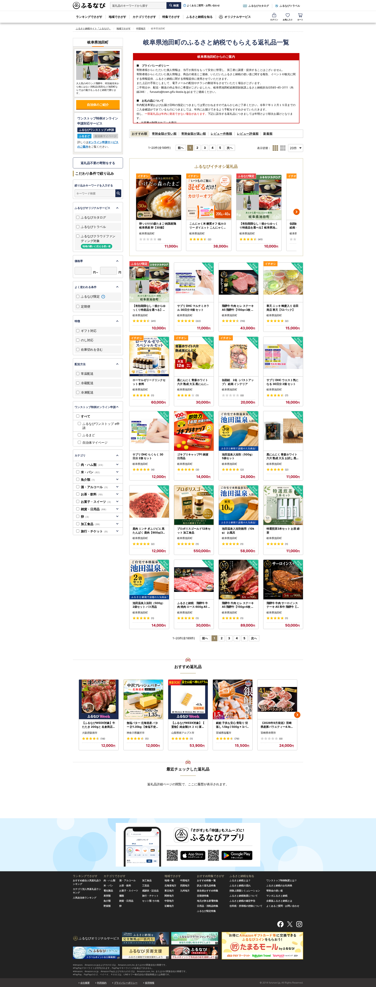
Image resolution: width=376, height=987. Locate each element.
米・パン (91, 472)
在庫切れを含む (92, 349)
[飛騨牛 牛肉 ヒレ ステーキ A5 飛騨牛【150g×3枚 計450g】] (238, 282)
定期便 (85, 306)
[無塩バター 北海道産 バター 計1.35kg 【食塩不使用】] (143, 699)
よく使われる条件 (86, 287)
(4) (153, 469)
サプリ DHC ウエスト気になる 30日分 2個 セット (282, 382)
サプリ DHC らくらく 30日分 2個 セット (148, 456)
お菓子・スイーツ (96, 502)
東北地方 (169, 890)
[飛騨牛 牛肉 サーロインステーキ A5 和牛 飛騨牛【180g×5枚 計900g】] (283, 580)
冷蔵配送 (87, 383)
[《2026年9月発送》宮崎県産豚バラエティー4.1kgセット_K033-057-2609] (277, 699)
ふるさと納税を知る (199, 17)
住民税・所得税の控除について (246, 905)
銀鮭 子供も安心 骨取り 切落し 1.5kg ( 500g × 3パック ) (232, 725)
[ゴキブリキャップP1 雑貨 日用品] (194, 431)
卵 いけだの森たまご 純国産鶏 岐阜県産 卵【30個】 (157, 225)
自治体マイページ (95, 442)
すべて (85, 416)
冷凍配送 (87, 392)
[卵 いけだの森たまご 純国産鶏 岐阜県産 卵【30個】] (158, 197)
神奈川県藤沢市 (136, 732)
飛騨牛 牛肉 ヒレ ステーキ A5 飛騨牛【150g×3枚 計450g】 (238, 308)
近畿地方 (169, 905)
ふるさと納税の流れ (240, 885)
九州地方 (185, 890)
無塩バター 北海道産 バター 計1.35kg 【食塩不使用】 (143, 725)
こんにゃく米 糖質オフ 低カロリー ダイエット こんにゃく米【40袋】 (207, 225)
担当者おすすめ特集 (207, 890)
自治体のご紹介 (98, 105)
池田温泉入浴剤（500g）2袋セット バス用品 (149, 605)
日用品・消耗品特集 (207, 905)
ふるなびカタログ (259, 5)
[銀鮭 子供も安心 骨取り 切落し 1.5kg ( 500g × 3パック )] (232, 699)
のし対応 (87, 340)
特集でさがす (171, 17)
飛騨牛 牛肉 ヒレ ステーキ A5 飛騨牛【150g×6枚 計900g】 (238, 605)
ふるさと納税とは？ (240, 880)
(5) (147, 738)
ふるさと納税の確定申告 (242, 900)
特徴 (77, 321)
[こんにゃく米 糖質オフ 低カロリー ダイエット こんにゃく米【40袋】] (208, 197)
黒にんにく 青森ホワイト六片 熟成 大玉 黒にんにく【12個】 (193, 382)
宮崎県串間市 (268, 732)
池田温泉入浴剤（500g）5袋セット (238, 456)
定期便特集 (203, 895)
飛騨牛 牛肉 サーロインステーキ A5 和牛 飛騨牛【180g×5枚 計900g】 (283, 605)
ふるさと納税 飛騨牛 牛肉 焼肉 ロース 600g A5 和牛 (194, 605)
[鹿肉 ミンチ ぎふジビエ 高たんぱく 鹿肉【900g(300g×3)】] (149, 505)
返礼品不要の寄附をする (98, 163)
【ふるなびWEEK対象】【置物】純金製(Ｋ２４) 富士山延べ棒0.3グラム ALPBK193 (188, 725)
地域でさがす (117, 17)
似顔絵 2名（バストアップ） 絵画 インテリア (238, 382)
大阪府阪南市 (89, 732)
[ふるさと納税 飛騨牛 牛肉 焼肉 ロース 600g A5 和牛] (194, 580)
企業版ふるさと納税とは (279, 900)
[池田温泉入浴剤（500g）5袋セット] (238, 431)
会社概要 (85, 982)
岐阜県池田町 (147, 233)
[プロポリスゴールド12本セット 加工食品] (194, 505)
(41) (260, 239)
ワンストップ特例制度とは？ (281, 880)
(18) (102, 738)
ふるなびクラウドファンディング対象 (98, 241)
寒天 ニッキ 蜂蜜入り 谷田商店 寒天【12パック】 (282, 307)
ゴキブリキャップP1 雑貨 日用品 (192, 456)
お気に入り (288, 19)
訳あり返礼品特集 (206, 885)
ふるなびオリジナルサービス (92, 208)
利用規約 (102, 982)
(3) (197, 469)
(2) (209, 239)
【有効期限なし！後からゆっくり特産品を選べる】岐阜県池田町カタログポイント (259, 225)
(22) (198, 321)
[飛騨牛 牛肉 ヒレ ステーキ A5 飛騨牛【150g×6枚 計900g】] (238, 580)
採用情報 (149, 982)
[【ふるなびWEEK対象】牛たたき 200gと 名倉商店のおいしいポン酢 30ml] (98, 699)
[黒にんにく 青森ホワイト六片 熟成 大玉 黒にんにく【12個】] (194, 357)
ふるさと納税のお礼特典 (279, 885)
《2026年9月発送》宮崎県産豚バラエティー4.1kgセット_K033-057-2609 (277, 725)
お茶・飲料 (92, 494)
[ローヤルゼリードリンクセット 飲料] (149, 357)
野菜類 (107, 905)
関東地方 (169, 895)
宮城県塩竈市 (223, 732)
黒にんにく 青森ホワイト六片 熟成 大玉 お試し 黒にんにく (283, 456)
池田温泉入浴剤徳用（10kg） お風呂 (238, 530)
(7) (286, 395)
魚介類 (88, 479)
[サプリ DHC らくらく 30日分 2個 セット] (149, 431)
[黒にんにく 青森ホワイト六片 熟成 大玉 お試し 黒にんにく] (283, 431)
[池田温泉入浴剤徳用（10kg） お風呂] (238, 505)
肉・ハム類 (92, 465)
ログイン (274, 19)
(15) (242, 321)
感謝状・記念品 (150, 890)
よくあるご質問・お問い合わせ (203, 5)
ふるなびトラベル (290, 5)
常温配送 (87, 374)
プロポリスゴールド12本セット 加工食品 (194, 530)
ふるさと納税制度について (244, 895)
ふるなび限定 (91, 296)
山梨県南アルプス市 (182, 732)
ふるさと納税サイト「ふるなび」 (93, 28)
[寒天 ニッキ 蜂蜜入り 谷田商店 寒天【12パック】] (283, 282)
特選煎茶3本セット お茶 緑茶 (283, 530)
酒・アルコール (95, 487)
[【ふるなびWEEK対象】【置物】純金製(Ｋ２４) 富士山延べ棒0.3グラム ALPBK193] (188, 699)
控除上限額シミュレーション (245, 890)
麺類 (121, 895)
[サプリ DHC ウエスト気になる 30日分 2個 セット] (283, 357)
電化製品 (108, 890)
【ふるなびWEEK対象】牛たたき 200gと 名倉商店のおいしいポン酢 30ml (98, 725)
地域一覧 (169, 880)
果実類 (107, 895)
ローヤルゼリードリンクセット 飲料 (149, 382)
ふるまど (88, 435)
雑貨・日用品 (94, 509)
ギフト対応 (89, 331)
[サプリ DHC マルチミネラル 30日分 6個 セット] (194, 282)
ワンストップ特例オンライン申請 (95, 407)
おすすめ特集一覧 (206, 880)
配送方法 (80, 364)
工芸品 (145, 885)
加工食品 (91, 524)
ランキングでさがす (89, 17)
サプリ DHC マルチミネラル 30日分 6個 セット (193, 307)
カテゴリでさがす (144, 17)
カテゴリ (80, 455)
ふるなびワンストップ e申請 (101, 426)
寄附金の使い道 (274, 890)
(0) (159, 239)
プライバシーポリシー (125, 982)
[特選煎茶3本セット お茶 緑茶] (283, 505)
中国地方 (185, 880)
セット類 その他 (150, 900)
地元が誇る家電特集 (207, 900)
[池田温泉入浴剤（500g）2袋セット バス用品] (149, 580)
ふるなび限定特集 (206, 910)
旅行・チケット (95, 531)
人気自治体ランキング (84, 897)
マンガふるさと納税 (276, 895)
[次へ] (296, 212)
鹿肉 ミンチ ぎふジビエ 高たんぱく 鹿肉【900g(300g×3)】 (149, 530)
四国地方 (185, 885)
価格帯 (79, 261)
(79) (236, 738)
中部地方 (141, 28)
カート (300, 19)
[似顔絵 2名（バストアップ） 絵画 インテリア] (238, 357)
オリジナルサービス (237, 17)
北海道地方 (170, 885)
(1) (152, 395)
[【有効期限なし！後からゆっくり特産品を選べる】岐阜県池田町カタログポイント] (258, 197)
